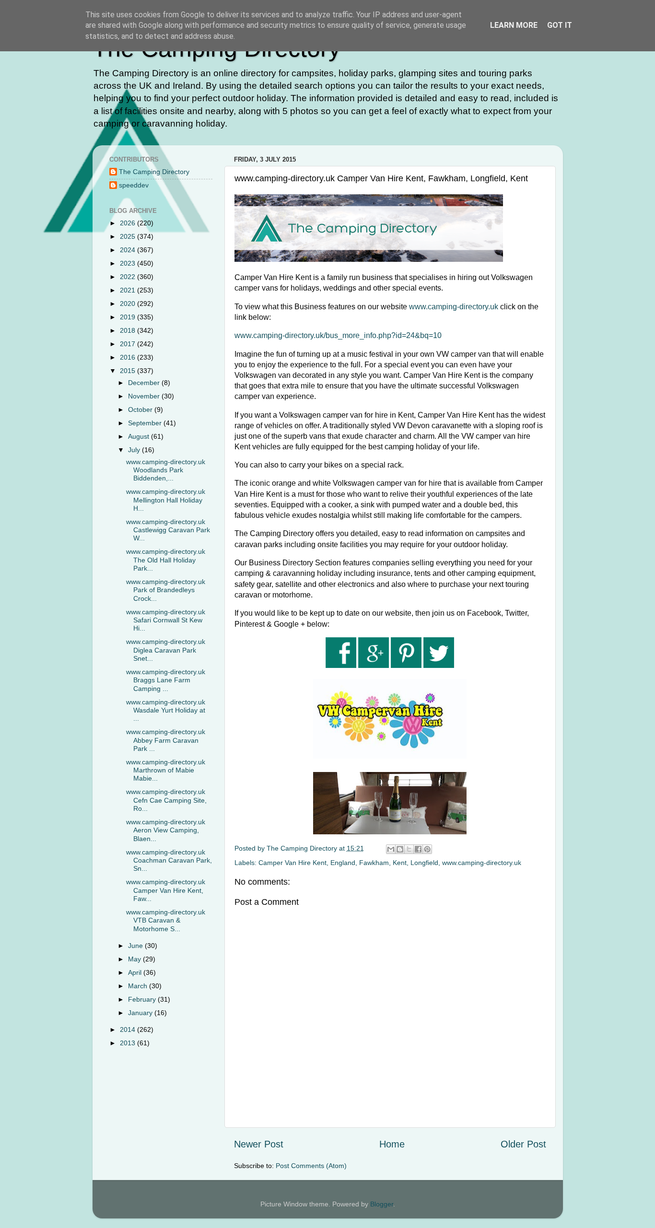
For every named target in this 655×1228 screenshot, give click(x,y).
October (141, 409)
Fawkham (374, 862)
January (141, 1013)
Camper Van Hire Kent (292, 862)
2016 (128, 357)
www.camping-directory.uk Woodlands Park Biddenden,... (165, 470)
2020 (128, 303)
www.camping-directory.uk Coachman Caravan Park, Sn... (169, 860)
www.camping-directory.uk (453, 307)
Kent (400, 862)
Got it (559, 25)
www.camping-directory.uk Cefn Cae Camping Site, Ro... (166, 800)
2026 (128, 223)
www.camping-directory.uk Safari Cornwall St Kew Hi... (165, 620)
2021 (128, 290)
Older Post (523, 1144)
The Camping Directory (154, 171)
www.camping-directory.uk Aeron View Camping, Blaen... (165, 830)
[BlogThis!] (400, 849)
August (139, 436)
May (135, 959)
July (135, 450)
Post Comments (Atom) (311, 1166)
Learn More (514, 25)
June (136, 945)
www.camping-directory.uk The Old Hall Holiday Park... (165, 560)
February (143, 999)
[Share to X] (409, 849)
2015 (128, 370)
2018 (128, 330)
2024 (128, 250)
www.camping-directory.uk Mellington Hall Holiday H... (165, 500)
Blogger (381, 1204)
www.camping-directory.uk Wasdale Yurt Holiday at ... (165, 710)
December (145, 382)
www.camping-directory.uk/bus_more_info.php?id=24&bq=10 (338, 335)
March (138, 986)
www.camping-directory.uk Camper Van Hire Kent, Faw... (165, 890)
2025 (128, 236)
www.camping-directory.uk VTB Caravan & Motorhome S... (165, 920)
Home (392, 1144)
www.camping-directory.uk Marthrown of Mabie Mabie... (165, 770)
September (146, 423)
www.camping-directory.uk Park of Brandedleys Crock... (165, 590)
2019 (128, 317)
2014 (128, 1029)
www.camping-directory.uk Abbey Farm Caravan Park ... (165, 740)
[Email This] (391, 849)
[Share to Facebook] (418, 849)
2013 (128, 1043)
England (342, 862)
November (145, 396)
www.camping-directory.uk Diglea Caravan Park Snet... (165, 650)
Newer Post (258, 1144)
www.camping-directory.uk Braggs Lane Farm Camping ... (165, 680)
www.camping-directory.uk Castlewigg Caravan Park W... (168, 530)
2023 (128, 263)
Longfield (424, 862)
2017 (128, 344)
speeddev (134, 185)
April (135, 972)
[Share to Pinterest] (427, 849)
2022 (128, 277)
